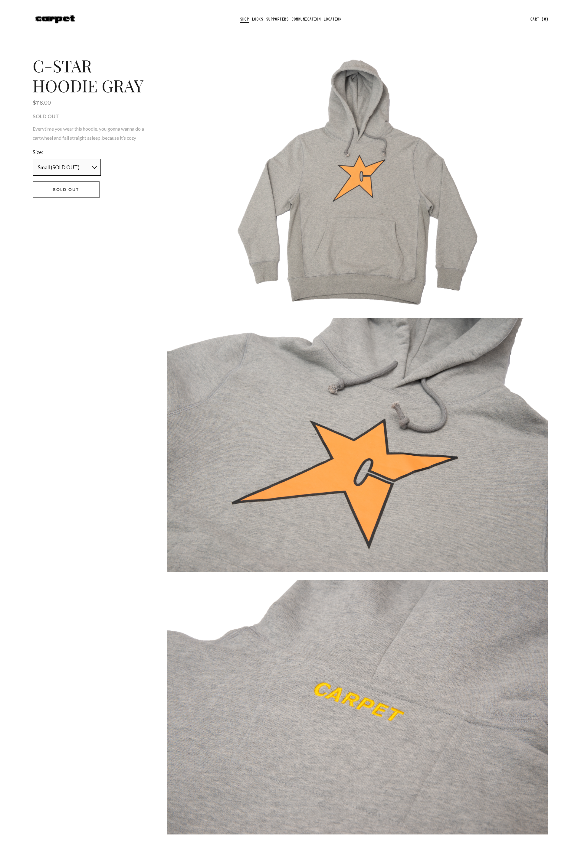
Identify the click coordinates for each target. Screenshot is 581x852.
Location (333, 19)
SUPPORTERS (277, 19)
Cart (539, 19)
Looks (257, 19)
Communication (306, 19)
